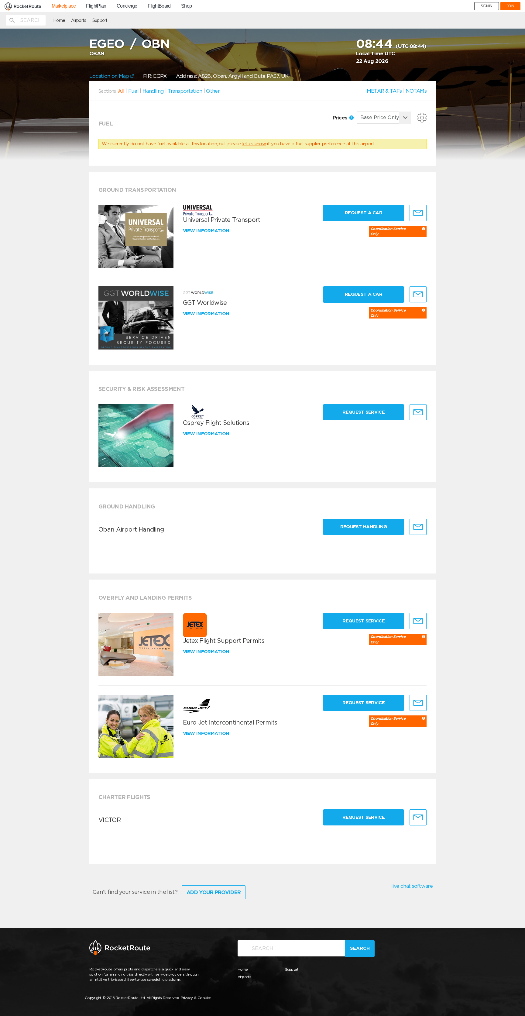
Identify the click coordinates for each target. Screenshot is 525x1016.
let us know (254, 143)
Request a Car (363, 212)
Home (59, 20)
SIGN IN (486, 6)
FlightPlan (96, 6)
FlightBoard (159, 6)
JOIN (510, 6)
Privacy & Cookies (196, 997)
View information (207, 230)
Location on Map (109, 76)
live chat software (412, 886)
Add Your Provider (214, 892)
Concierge (127, 6)
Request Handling (363, 526)
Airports (78, 20)
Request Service (363, 412)
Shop (186, 6)
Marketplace (64, 6)
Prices (341, 118)
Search (360, 948)
